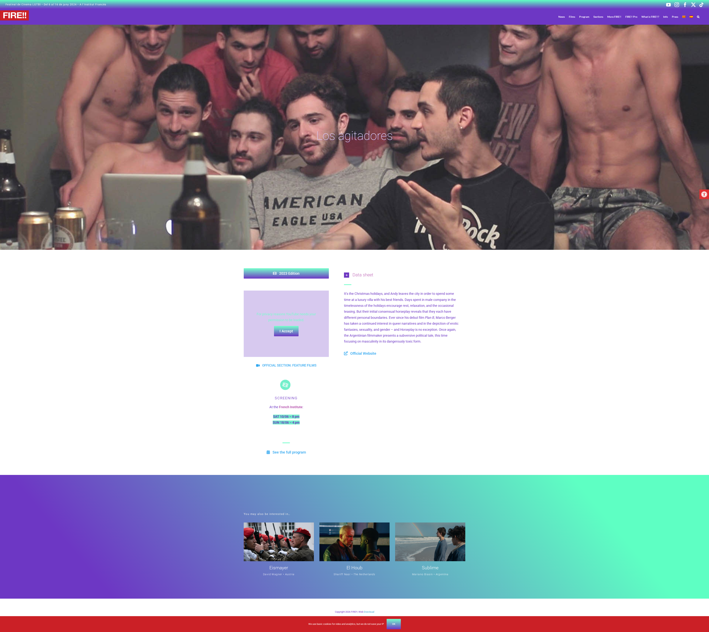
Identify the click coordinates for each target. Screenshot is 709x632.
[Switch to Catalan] (684, 17)
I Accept (286, 331)
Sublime (430, 567)
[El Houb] (354, 525)
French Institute (290, 407)
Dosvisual (369, 611)
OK (393, 624)
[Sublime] (430, 525)
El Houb (354, 567)
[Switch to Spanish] (691, 17)
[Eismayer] (279, 525)
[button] (704, 194)
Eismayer (278, 567)
